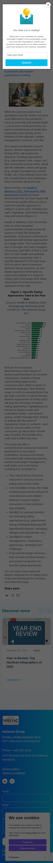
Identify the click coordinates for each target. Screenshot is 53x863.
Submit (26, 62)
